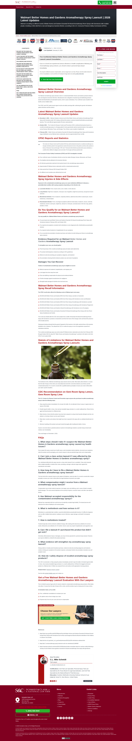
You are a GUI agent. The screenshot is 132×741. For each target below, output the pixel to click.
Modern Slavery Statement (94, 706)
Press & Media (61, 704)
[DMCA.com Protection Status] (66, 738)
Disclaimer (90, 693)
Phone (99, 68)
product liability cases (50, 573)
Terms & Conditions (93, 708)
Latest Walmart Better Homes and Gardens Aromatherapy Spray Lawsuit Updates (25, 58)
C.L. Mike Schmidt (56, 48)
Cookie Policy (91, 697)
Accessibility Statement (93, 700)
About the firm (61, 693)
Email (99, 64)
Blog (59, 700)
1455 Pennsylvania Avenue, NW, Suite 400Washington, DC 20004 (28, 701)
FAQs (17, 90)
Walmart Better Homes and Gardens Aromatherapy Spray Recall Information (24, 75)
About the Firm (29, 7)
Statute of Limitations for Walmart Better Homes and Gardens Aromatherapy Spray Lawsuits (24, 81)
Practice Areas (19, 7)
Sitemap (90, 710)
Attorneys (60, 695)
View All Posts (88, 681)
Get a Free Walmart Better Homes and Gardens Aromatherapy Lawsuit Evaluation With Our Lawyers (25, 95)
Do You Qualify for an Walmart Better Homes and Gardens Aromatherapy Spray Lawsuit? (25, 70)
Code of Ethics (91, 702)
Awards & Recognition (63, 697)
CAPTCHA (100, 77)
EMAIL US (33, 715)
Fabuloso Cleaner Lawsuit (52, 569)
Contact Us (38, 7)
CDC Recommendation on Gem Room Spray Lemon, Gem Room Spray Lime (24, 87)
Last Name (100, 59)
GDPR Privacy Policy (93, 704)
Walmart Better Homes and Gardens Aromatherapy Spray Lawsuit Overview (24, 53)
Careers (60, 706)
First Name (100, 55)
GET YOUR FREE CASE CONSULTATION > (55, 618)
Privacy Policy (91, 695)
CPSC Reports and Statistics (24, 61)
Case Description (101, 72)
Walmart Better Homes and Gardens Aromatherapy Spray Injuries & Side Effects (24, 65)
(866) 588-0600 (80, 73)
